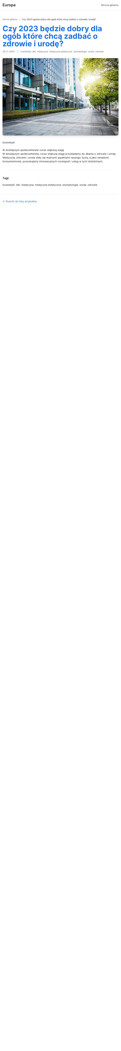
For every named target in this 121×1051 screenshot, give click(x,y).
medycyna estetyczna (60, 51)
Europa (9, 5)
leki (34, 51)
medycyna (42, 51)
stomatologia (80, 51)
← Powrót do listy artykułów (20, 201)
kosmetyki (26, 51)
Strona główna (109, 5)
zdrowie (99, 51)
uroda (91, 51)
